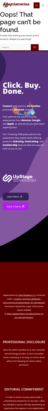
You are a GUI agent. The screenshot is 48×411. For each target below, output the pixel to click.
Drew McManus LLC (27, 295)
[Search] (35, 47)
